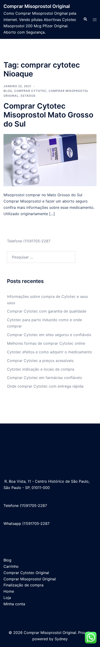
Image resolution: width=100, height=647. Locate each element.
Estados (28, 95)
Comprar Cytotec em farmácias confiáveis (44, 377)
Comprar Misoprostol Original (36, 6)
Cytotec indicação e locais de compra (40, 369)
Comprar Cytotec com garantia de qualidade (46, 311)
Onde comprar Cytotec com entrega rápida (45, 386)
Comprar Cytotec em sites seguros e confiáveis (49, 334)
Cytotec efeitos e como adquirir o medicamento (49, 352)
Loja (7, 597)
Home (8, 591)
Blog (7, 91)
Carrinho (11, 566)
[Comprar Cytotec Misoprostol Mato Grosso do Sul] (50, 160)
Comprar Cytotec (30, 91)
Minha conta (14, 604)
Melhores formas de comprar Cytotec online (46, 343)
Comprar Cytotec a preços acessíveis (40, 360)
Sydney (61, 639)
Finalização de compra (23, 585)
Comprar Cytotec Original (26, 572)
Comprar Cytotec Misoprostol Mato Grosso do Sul (48, 114)
